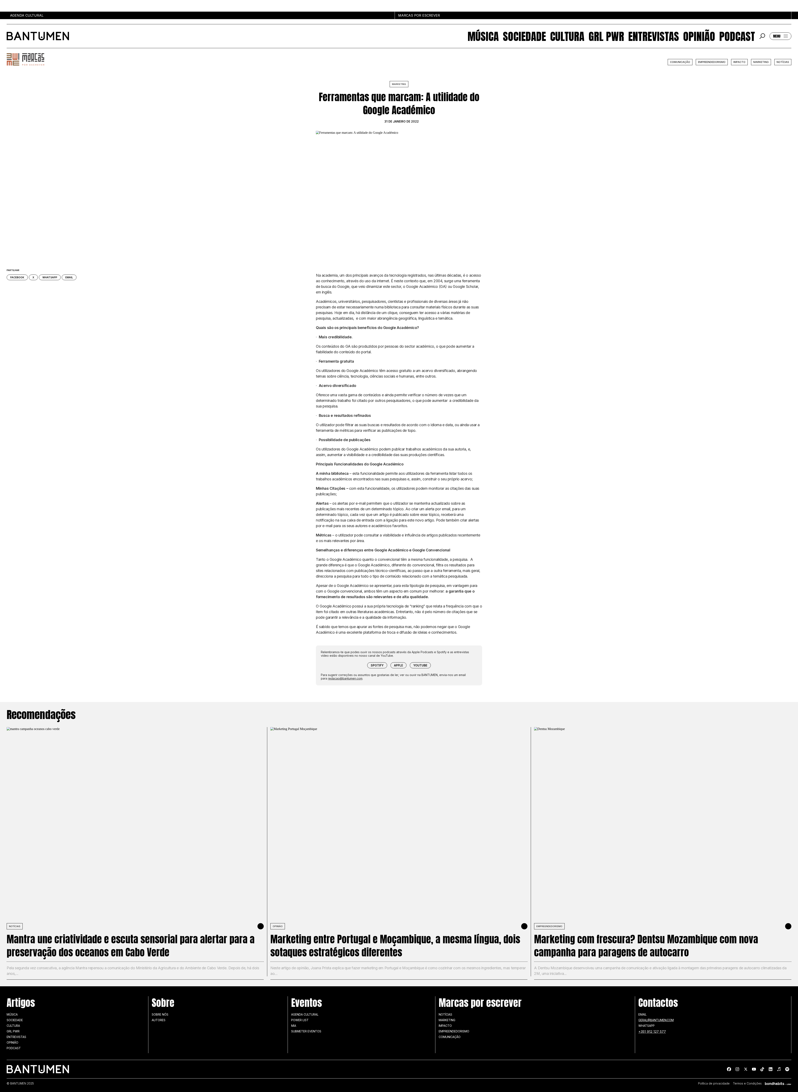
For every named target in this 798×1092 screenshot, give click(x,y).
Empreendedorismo (711, 62)
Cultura (567, 36)
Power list (300, 1020)
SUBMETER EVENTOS (306, 1031)
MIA (293, 1025)
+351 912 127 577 (652, 1031)
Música (483, 36)
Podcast (737, 36)
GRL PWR (606, 36)
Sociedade (524, 36)
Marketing (761, 62)
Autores (158, 1020)
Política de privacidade (714, 1083)
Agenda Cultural (304, 1014)
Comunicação (680, 62)
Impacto (739, 62)
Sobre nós (160, 1014)
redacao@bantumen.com (345, 678)
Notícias (783, 62)
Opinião (699, 36)
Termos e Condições (747, 1083)
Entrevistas (653, 36)
